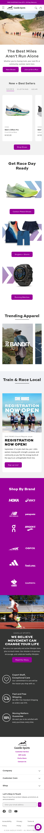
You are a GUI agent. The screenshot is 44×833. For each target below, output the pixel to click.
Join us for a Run (31, 69)
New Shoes (10, 69)
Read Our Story (22, 660)
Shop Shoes (22, 147)
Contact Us (22, 762)
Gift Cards (22, 755)
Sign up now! (13, 465)
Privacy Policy (19, 823)
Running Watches (22, 297)
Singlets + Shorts (22, 254)
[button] (3, 7)
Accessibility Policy (7, 823)
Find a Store (22, 758)
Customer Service (22, 752)
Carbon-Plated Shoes (22, 211)
